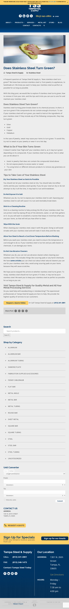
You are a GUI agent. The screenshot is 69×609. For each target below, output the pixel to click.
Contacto (37, 25)
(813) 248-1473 (19, 562)
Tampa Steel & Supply (14, 73)
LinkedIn (24, 16)
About (8, 22)
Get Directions (57, 574)
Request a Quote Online (16, 303)
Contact (26, 25)
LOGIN (57, 16)
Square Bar (13, 426)
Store (51, 22)
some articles (15, 261)
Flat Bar (11, 387)
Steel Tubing (13, 452)
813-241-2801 (52, 1)
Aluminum (12, 347)
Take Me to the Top (53, 602)
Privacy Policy (18, 604)
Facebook (20, 16)
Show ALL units (11, 500)
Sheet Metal (13, 419)
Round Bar (12, 413)
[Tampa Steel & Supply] (34, 7)
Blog (60, 22)
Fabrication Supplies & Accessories (23, 374)
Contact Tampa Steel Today (17, 567)
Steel (10, 439)
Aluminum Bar (14, 354)
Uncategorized (14, 458)
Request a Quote (16, 525)
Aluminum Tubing (16, 360)
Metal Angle (13, 393)
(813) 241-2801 (43, 16)
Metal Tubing (14, 406)
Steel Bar (12, 445)
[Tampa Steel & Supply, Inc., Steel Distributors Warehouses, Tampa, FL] (10, 582)
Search (6, 335)
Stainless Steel (34, 73)
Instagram (27, 16)
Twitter (31, 16)
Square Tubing (14, 432)
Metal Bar (12, 400)
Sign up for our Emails (54, 538)
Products (19, 22)
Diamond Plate (14, 367)
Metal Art (42, 22)
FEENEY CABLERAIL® (16, 380)
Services (30, 22)
